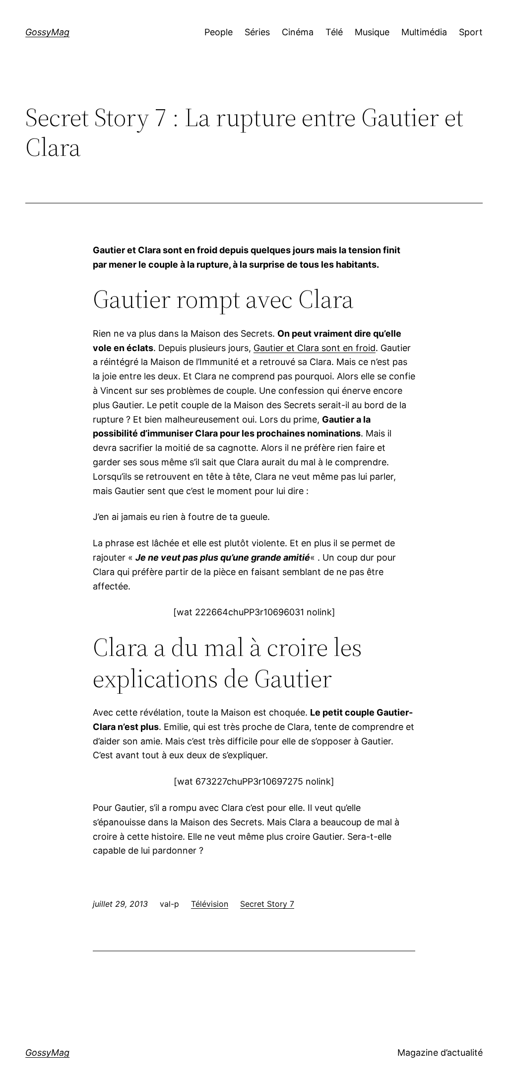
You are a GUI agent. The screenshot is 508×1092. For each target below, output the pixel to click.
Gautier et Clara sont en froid (315, 348)
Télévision (209, 904)
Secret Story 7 (267, 904)
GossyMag (47, 32)
